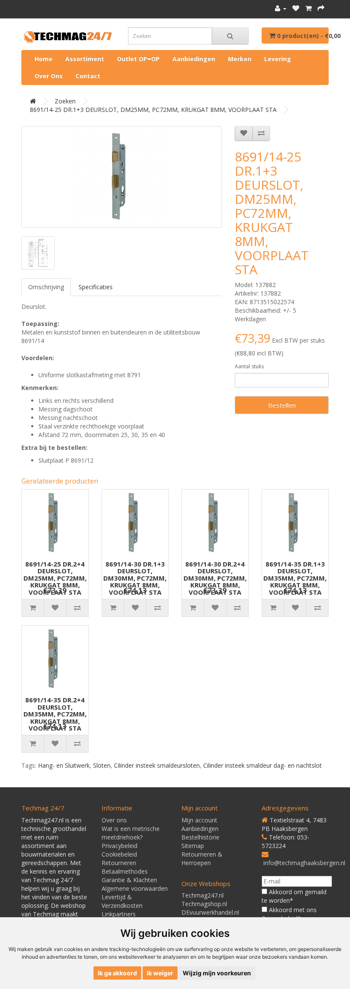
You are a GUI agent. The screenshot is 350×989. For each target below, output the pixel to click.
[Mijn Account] (280, 8)
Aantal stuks (249, 366)
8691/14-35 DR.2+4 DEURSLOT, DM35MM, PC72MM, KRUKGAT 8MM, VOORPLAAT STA (55, 714)
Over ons (49, 76)
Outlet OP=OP (138, 59)
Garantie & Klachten (129, 880)
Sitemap (192, 846)
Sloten (102, 765)
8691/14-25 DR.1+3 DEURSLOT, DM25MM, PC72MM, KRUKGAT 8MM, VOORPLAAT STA (153, 110)
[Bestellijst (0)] (295, 8)
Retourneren (119, 863)
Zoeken (65, 101)
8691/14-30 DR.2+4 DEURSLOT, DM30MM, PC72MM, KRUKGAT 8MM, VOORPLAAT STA (215, 578)
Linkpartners (119, 914)
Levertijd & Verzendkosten (122, 901)
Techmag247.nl (202, 895)
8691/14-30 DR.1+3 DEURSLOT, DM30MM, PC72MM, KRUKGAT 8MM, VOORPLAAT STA (134, 578)
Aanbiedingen (193, 59)
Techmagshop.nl (204, 904)
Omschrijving (46, 287)
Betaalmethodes (125, 871)
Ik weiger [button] (160, 973)
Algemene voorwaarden (135, 888)
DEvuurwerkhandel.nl (210, 912)
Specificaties (96, 287)
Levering (277, 59)
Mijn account (199, 820)
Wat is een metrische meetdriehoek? (131, 833)
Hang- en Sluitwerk (64, 765)
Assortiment (84, 59)
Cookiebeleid (119, 854)
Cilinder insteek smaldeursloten (157, 765)
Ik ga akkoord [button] (117, 973)
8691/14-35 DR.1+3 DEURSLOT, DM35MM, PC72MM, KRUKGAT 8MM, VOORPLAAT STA (295, 578)
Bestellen (282, 405)
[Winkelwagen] (308, 8)
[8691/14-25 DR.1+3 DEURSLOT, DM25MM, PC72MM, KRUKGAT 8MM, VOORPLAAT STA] (121, 177)
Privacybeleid (119, 846)
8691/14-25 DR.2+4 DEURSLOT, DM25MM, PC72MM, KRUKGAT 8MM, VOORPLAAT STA (55, 578)
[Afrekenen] (321, 8)
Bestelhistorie (200, 837)
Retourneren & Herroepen (201, 858)
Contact (88, 76)
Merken (239, 59)
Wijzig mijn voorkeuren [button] (217, 973)
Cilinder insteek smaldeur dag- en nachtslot (262, 765)
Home (43, 59)
